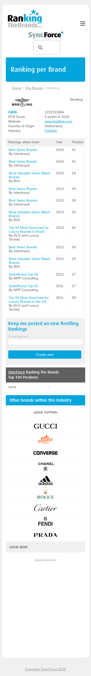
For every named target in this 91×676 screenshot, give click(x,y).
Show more (18, 547)
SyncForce (16, 372)
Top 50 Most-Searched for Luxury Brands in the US (29, 299)
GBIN (12, 112)
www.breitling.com (58, 121)
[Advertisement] (45, 608)
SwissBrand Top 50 (23, 274)
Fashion (51, 131)
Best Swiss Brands (23, 150)
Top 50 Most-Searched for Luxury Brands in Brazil (29, 229)
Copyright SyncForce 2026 (45, 669)
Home (16, 88)
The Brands (34, 88)
